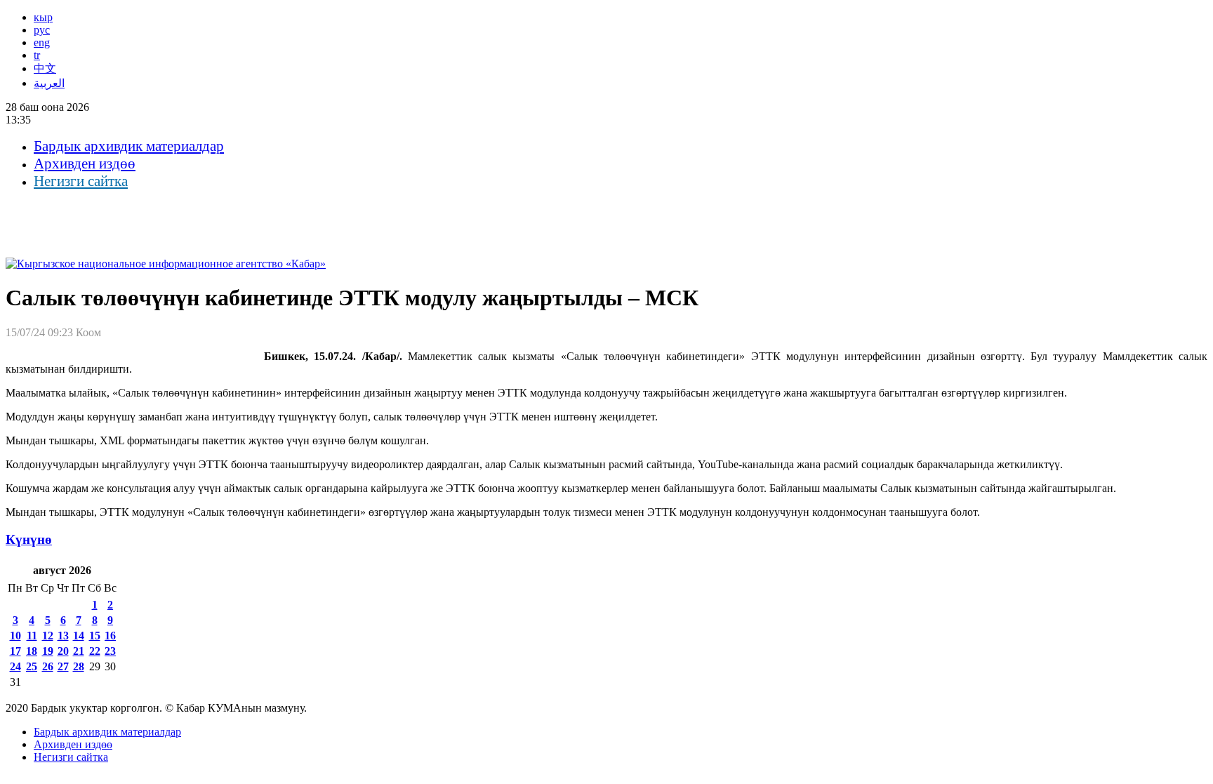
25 (31, 666)
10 (15, 636)
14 (78, 636)
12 (47, 636)
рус (42, 30)
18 (31, 651)
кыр (43, 17)
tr (37, 55)
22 (94, 651)
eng (42, 42)
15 (94, 636)
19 (47, 651)
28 (78, 666)
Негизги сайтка (81, 181)
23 (110, 651)
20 (63, 651)
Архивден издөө (84, 163)
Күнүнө (29, 539)
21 (78, 651)
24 (15, 666)
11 (32, 636)
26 (47, 666)
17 (15, 651)
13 (63, 636)
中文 (45, 68)
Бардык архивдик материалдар (129, 146)
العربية (49, 83)
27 (63, 666)
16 (110, 636)
